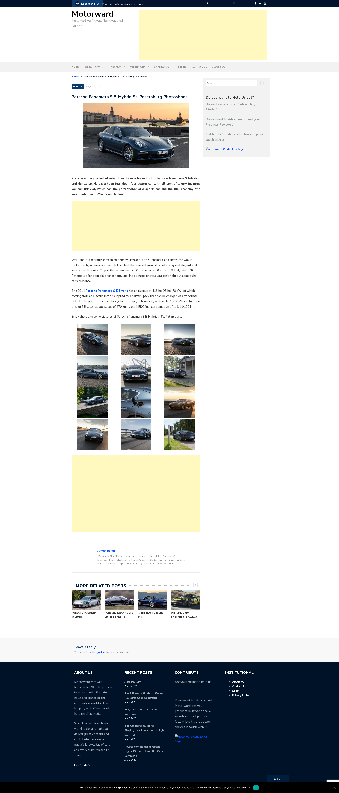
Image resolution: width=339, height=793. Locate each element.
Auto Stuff (92, 67)
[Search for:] (217, 3)
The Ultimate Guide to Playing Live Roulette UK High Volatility (144, 730)
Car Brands (161, 67)
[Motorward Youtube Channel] (265, 3)
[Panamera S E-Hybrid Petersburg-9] (179, 402)
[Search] (234, 3)
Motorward (93, 14)
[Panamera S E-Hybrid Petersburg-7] (93, 402)
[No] (334, 787)
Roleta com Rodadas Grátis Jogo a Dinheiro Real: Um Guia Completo (143, 751)
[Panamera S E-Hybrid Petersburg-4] (93, 371)
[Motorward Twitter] (260, 3)
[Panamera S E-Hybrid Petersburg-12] (179, 434)
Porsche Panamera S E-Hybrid (106, 291)
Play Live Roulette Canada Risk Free (122, 4)
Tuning (182, 67)
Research (115, 67)
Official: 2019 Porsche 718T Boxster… (180, 617)
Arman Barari (106, 551)
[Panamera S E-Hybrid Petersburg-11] (136, 434)
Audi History (132, 681)
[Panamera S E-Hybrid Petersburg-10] (93, 434)
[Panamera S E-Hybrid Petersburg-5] (136, 371)
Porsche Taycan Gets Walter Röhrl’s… (86, 615)
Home (76, 67)
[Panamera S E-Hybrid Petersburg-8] (136, 402)
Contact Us (199, 67)
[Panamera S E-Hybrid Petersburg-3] (179, 339)
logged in (98, 652)
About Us (218, 67)
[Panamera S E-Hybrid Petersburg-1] (93, 339)
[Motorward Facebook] (255, 3)
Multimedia (137, 67)
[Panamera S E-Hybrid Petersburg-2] (136, 339)
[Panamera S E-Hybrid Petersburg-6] (179, 371)
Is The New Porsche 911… (117, 615)
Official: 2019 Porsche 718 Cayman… (152, 615)
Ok (256, 787)
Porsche (77, 86)
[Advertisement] (203, 35)
